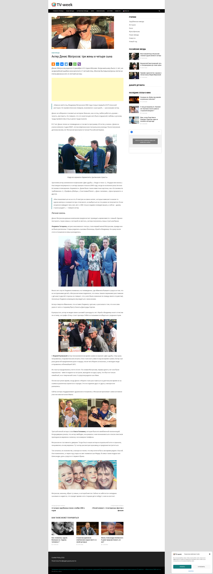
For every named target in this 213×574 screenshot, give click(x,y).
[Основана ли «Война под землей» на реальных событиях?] (134, 98)
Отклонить (201, 567)
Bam (60, 571)
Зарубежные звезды (82, 11)
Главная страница (58, 11)
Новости (117, 11)
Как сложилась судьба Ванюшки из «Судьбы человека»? (59, 540)
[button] (210, 554)
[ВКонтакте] (62, 64)
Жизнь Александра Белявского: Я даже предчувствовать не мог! (112, 540)
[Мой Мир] (57, 64)
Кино (92, 11)
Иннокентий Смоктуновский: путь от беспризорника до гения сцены (150, 64)
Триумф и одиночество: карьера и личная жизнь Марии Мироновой (150, 74)
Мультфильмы (101, 11)
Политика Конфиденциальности (64, 561)
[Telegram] (66, 64)
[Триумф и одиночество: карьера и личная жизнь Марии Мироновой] (134, 73)
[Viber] (79, 64)
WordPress (55, 571)
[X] (70, 64)
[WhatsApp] (75, 64)
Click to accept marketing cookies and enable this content (145, 141)
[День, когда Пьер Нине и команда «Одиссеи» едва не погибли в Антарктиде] (134, 118)
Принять (182, 567)
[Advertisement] (87, 89)
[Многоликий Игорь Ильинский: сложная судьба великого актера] (134, 54)
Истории (109, 11)
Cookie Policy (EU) (58, 557)
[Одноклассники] (53, 64)
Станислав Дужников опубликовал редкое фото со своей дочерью (86, 540)
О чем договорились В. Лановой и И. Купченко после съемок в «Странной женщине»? (150, 109)
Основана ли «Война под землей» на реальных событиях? (150, 98)
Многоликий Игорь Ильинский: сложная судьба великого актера (150, 55)
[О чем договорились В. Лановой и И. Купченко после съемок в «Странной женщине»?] (134, 107)
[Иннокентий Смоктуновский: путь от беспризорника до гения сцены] (134, 64)
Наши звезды (70, 11)
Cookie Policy (191, 571)
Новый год (133, 41)
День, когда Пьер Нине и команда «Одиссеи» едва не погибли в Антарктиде (149, 119)
